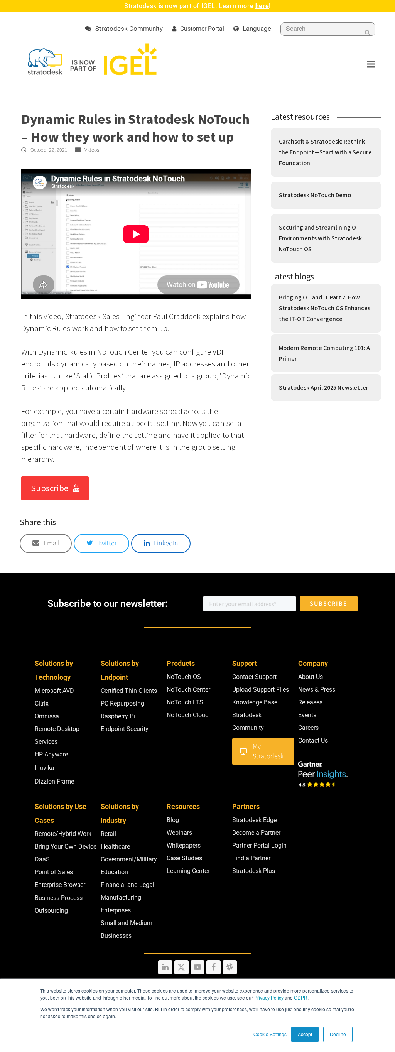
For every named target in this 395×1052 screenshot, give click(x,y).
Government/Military (129, 859)
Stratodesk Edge (254, 820)
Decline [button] (338, 1034)
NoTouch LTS (185, 702)
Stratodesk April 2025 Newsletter (323, 387)
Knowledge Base (254, 702)
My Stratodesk (268, 751)
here (262, 6)
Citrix (42, 703)
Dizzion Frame (54, 781)
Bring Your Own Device (65, 846)
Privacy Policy (269, 997)
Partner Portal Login (259, 845)
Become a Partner (256, 832)
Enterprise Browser (60, 884)
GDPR (300, 997)
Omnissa (47, 716)
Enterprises (116, 910)
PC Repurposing (122, 703)
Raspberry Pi (118, 716)
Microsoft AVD (54, 690)
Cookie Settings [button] (270, 1034)
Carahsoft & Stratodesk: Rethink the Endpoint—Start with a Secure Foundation (325, 152)
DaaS (42, 859)
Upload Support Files (260, 689)
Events (307, 715)
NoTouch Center (188, 689)
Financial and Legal (127, 884)
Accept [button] (305, 1034)
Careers (308, 727)
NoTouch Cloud (188, 715)
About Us (310, 677)
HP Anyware (51, 754)
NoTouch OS (184, 677)
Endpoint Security (125, 729)
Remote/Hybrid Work (63, 834)
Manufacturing (121, 897)
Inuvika (44, 768)
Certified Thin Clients (129, 690)
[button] (371, 64)
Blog (173, 820)
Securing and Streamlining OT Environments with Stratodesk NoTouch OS (320, 238)
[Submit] (367, 32)
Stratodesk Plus (253, 871)
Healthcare (115, 846)
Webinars (179, 832)
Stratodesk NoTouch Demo (315, 195)
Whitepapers (184, 845)
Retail (108, 834)
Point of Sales (54, 872)
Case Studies (184, 858)
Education (114, 872)
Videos (91, 150)
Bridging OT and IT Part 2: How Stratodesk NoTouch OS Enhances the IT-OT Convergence (324, 308)
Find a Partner (251, 858)
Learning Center (188, 871)
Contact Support (254, 677)
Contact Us (313, 740)
